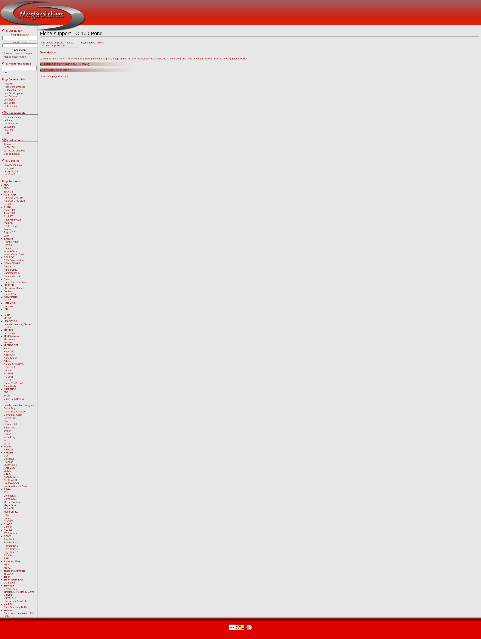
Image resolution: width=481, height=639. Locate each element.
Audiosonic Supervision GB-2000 (19, 614)
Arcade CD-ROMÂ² (14, 364)
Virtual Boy (10, 437)
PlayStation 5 (11, 552)
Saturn (7, 518)
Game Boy (9, 408)
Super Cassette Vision (16, 282)
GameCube (10, 418)
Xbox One (9, 354)
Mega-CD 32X (11, 511)
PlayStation (10, 539)
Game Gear (10, 499)
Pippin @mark (11, 241)
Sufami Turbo (11, 248)
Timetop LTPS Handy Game (19, 591)
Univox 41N (10, 597)
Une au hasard (12, 153)
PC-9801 (8, 376)
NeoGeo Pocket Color (15, 486)
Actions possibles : (57, 70)
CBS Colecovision (13, 260)
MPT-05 (8, 318)
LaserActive (10, 464)
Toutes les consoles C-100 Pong (67, 64)
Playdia (8, 244)
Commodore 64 (12, 276)
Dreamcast (10, 495)
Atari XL (8, 222)
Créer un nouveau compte (18, 53)
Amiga (7, 266)
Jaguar (7, 229)
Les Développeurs (13, 93)
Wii (5, 440)
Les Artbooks (11, 171)
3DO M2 (8, 191)
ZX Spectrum (11, 533)
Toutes (7, 144)
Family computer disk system (20, 405)
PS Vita (8, 555)
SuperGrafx (10, 386)
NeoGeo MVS (11, 483)
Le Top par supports (14, 150)
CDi (6, 455)
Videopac (9, 458)
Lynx (6, 235)
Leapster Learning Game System (17, 326)
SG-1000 (8, 521)
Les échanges (11, 123)
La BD (7, 133)
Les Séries (9, 102)
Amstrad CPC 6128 (14, 200)
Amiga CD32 (10, 269)
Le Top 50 (9, 147)
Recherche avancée (14, 86)
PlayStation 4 (11, 549)
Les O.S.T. (10, 174)
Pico (6, 514)
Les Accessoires (13, 165)
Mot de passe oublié (15, 56)
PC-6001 (8, 373)
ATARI (100, 42)
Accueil (8, 83)
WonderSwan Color (14, 254)
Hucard (7, 370)
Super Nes (9, 427)
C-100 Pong (10, 226)
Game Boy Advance (15, 411)
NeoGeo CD (10, 480)
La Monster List (12, 90)
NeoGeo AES (11, 476)
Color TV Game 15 (14, 398)
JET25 (7, 470)
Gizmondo (9, 582)
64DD (7, 395)
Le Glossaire (10, 106)
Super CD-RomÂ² (13, 383)
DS (5, 402)
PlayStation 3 (11, 545)
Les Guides (10, 168)
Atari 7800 (9, 213)
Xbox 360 (9, 351)
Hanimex (8, 306)
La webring (9, 126)
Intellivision (10, 333)
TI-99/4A (8, 573)
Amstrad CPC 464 (13, 197)
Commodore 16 (12, 273)
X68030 (8, 527)
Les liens (9, 130)
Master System (12, 502)
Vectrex (8, 342)
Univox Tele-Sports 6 (15, 601)
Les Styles (9, 99)
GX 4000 (8, 204)
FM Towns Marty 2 (14, 288)
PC (5, 312)
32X (6, 492)
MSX (6, 564)
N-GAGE (8, 449)
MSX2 (7, 567)
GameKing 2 (10, 588)
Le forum (8, 120)
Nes (6, 421)
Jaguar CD (9, 232)
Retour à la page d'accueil (54, 76)
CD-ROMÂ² (10, 367)
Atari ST (8, 216)
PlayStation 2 (11, 542)
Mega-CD (9, 508)
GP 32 (7, 300)
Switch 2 (8, 434)
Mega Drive (10, 505)
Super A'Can (10, 294)
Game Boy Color (13, 414)
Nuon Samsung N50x (15, 607)
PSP (6, 558)
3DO (6, 188)
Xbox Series (10, 358)
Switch (7, 430)
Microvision (10, 339)
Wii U (7, 443)
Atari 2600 (9, 210)
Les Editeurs (10, 96)
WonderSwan (11, 251)
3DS (6, 392)
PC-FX (7, 380)
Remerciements (12, 117)
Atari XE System (13, 219)
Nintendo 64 (10, 424)
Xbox (6, 348)
